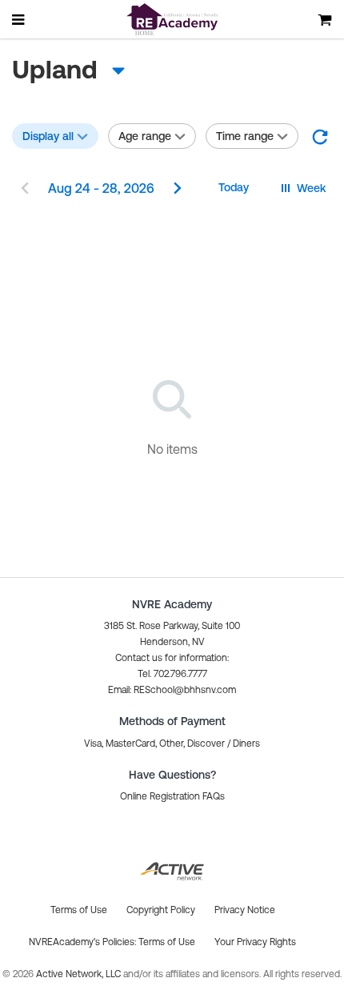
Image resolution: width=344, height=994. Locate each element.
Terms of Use (166, 942)
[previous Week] (25, 189)
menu (19, 19)
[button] (320, 136)
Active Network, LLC (79, 974)
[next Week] (178, 189)
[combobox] (140, 70)
